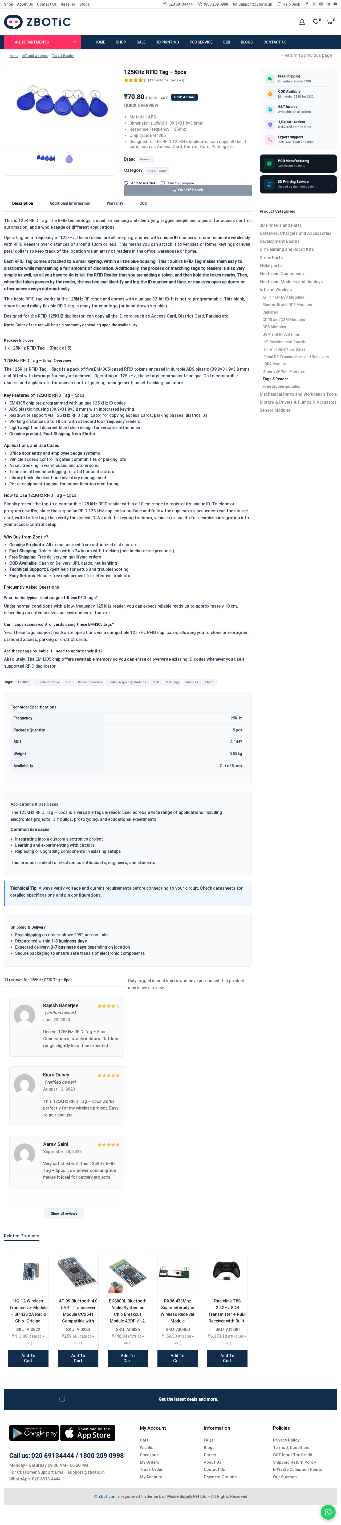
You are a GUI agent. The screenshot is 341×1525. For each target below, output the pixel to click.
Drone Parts (271, 257)
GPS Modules (274, 327)
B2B (226, 42)
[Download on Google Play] (34, 1432)
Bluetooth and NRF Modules (287, 305)
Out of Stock (190, 190)
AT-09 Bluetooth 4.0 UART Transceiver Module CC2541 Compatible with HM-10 (78, 1314)
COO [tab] (143, 203)
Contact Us (47, 4)
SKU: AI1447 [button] (184, 97)
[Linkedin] (328, 4)
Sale (141, 42)
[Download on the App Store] (87, 1432)
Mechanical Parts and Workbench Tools (298, 394)
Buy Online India (47, 682)
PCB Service (201, 42)
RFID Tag (172, 682)
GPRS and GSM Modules (283, 320)
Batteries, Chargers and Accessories (295, 233)
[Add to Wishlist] (38, 1264)
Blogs (84, 4)
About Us (25, 4)
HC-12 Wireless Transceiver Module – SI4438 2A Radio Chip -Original (28, 1311)
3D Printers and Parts (281, 225)
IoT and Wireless (35, 56)
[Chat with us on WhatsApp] (328, 1512)
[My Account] (302, 22)
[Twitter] (314, 4)
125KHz (23, 682)
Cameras (270, 312)
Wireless (191, 682)
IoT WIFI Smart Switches (284, 349)
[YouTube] (335, 4)
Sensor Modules (275, 410)
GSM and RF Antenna (280, 334)
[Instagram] (321, 4)
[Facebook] (307, 4)
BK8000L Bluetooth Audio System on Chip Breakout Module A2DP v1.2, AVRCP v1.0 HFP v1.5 (128, 1317)
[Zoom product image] (60, 106)
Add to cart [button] (28, 1358)
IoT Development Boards (284, 342)
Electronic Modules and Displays (291, 281)
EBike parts (271, 265)
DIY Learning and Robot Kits (287, 249)
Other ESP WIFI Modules (283, 371)
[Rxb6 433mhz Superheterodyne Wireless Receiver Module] (177, 1273)
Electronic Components (283, 273)
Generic (145, 159)
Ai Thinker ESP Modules (283, 297)
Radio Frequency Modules (127, 682)
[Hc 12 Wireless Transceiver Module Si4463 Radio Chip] (28, 1273)
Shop (8, 4)
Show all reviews (64, 1213)
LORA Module (274, 364)
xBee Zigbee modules (281, 386)
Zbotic (209, 682)
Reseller (68, 4)
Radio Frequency (90, 682)
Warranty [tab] (115, 203)
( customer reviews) (166, 80)
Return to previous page (308, 55)
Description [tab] (22, 203)
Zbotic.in (106, 1496)
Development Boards (280, 241)
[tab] (22, 204)
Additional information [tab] (70, 203)
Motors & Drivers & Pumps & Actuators (298, 402)
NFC (68, 682)
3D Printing (167, 42)
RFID (156, 682)
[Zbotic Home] (37, 21)
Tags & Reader (63, 56)
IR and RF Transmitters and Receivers (295, 357)
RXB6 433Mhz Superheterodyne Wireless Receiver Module (177, 1311)
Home (100, 42)
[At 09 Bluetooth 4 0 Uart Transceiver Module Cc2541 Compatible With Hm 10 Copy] (78, 1273)
